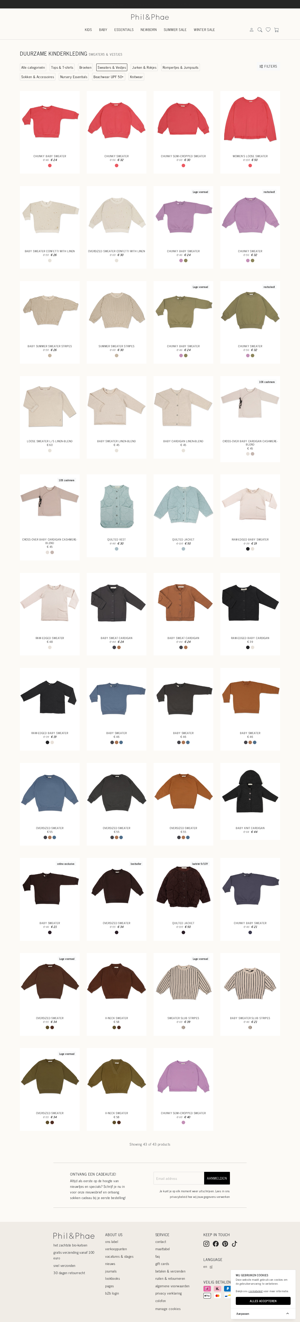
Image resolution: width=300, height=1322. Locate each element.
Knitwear (136, 77)
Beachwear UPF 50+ (109, 77)
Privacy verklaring (168, 1293)
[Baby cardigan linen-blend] (183, 406)
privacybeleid (178, 1196)
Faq (157, 1256)
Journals (111, 1271)
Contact (160, 1241)
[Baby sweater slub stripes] (250, 983)
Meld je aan (117, 3)
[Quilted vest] (116, 504)
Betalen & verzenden (170, 1271)
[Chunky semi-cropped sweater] (183, 121)
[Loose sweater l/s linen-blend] (50, 406)
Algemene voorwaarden (172, 1286)
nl (211, 1266)
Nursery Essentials (73, 77)
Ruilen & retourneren (170, 1278)
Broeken (85, 67)
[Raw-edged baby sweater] (250, 504)
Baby (103, 29)
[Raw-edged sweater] (50, 603)
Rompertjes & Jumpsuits (181, 67)
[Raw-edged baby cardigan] (250, 603)
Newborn (149, 29)
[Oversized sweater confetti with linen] (116, 216)
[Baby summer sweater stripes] (50, 311)
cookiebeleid (255, 1291)
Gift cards (162, 1263)
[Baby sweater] (116, 698)
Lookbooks (112, 1278)
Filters (270, 66)
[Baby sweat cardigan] (116, 603)
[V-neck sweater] (116, 983)
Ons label (111, 1241)
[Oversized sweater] (50, 793)
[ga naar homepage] (150, 16)
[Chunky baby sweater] (50, 121)
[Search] (251, 30)
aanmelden (217, 1178)
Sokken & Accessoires (37, 77)
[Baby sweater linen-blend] (116, 406)
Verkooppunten (116, 1249)
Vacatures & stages (119, 1256)
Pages (109, 1286)
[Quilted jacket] (183, 504)
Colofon (160, 1300)
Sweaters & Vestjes (112, 67)
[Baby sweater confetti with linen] (50, 216)
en (205, 1266)
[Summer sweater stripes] (116, 311)
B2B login (112, 1293)
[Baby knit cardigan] (250, 793)
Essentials (124, 29)
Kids (88, 29)
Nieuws (110, 1263)
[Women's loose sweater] (250, 121)
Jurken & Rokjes (144, 67)
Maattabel (162, 1249)
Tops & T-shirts (62, 67)
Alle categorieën (33, 67)
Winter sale (204, 29)
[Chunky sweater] (116, 121)
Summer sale (175, 29)
